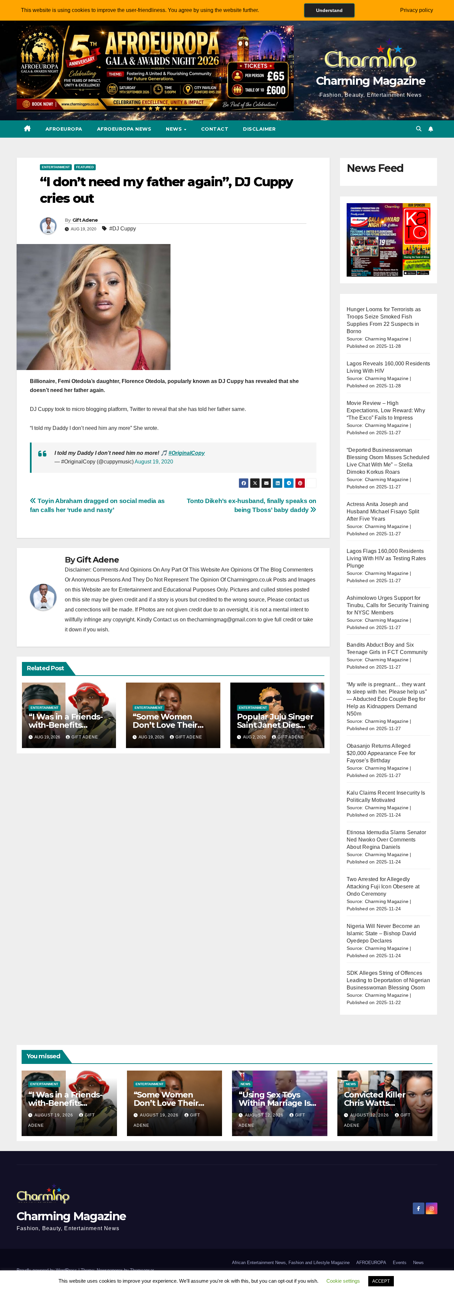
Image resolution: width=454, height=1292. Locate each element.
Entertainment (56, 167)
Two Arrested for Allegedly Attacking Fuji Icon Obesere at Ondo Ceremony (383, 886)
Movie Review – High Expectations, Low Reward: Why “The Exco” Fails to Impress (386, 410)
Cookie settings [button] (343, 1281)
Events (399, 1262)
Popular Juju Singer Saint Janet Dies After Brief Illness (275, 725)
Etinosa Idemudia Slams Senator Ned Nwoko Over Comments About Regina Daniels (386, 840)
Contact (215, 129)
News (174, 129)
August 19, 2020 (154, 461)
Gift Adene (85, 220)
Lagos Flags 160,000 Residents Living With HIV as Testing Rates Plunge (386, 558)
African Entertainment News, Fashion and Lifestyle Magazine (291, 1262)
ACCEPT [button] (381, 1281)
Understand (329, 10)
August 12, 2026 (265, 1115)
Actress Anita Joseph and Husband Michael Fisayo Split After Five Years (383, 511)
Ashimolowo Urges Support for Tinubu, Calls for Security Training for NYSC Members (388, 605)
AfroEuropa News (124, 129)
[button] (418, 129)
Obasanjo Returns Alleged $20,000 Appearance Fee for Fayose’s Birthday (381, 753)
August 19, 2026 (54, 1115)
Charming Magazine (370, 81)
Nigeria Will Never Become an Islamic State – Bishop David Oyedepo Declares (383, 933)
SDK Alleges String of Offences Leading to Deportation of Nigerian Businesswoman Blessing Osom (388, 980)
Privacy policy (416, 10)
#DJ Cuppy (122, 228)
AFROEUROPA (64, 129)
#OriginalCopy (187, 453)
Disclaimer (259, 129)
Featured (85, 167)
